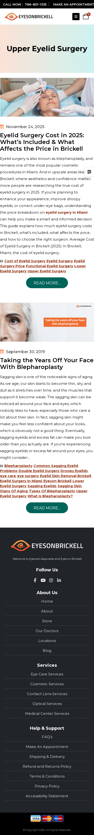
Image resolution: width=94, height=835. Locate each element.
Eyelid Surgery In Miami (21, 481)
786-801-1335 (36, 4)
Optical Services (47, 703)
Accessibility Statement (47, 796)
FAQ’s (47, 737)
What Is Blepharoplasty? (50, 496)
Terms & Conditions (47, 776)
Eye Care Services (47, 674)
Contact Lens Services (47, 694)
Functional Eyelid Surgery (49, 266)
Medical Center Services (47, 713)
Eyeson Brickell (57, 481)
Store (47, 621)
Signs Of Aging (14, 491)
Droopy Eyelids (74, 471)
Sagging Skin (70, 486)
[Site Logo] (29, 16)
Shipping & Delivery (47, 756)
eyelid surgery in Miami (66, 212)
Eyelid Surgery (60, 261)
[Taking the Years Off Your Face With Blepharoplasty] (47, 322)
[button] (76, 16)
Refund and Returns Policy (47, 766)
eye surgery (28, 476)
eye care (8, 476)
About (47, 611)
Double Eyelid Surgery (39, 471)
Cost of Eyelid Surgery (24, 261)
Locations (47, 640)
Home (47, 601)
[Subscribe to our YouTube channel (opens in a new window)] (43, 580)
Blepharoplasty (18, 466)
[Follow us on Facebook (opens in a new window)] (35, 580)
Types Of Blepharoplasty (52, 491)
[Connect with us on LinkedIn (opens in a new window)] (59, 580)
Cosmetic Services (47, 684)
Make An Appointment (47, 746)
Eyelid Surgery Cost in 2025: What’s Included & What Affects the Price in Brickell (42, 142)
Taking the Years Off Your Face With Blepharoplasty (47, 363)
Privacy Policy (47, 786)
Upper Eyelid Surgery (46, 271)
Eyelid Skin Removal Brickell (65, 476)
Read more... (47, 283)
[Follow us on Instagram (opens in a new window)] (51, 580)
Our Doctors (47, 631)
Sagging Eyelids (41, 486)
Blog (47, 650)
